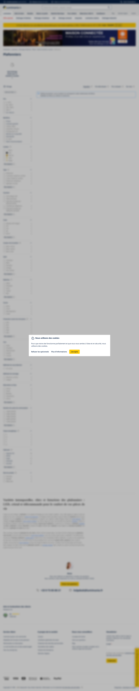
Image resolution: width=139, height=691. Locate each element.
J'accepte (74, 352)
